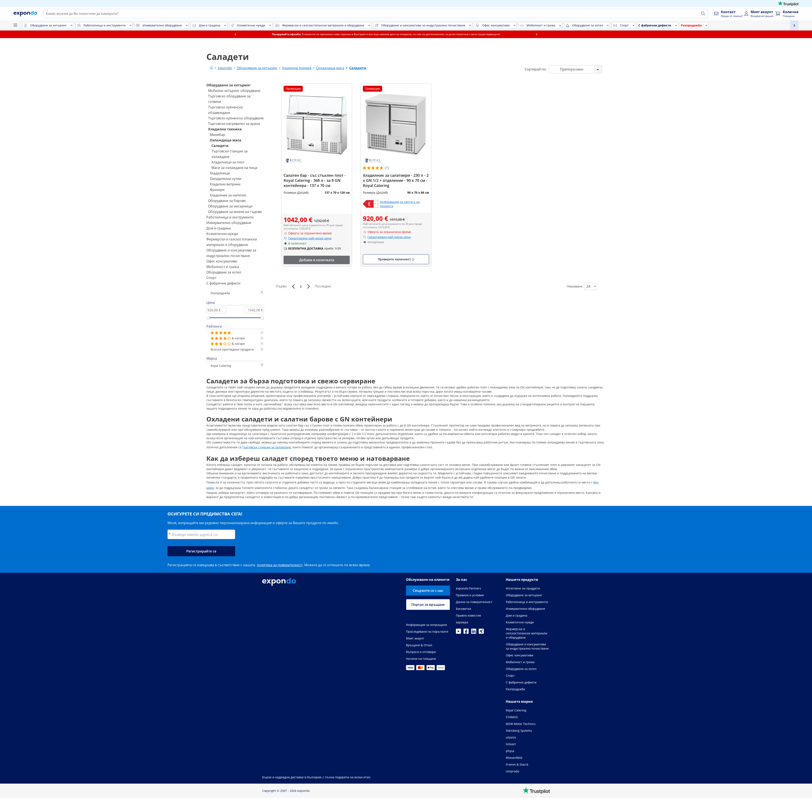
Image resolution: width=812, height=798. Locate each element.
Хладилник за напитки (228, 195)
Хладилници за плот (227, 162)
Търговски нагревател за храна (234, 123)
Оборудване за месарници (230, 206)
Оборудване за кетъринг (228, 85)
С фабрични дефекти (223, 283)
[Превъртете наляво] (255, 34)
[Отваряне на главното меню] (15, 25)
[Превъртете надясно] (556, 34)
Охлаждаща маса (225, 140)
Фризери (217, 189)
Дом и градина (218, 228)
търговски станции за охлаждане (266, 447)
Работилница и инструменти (230, 217)
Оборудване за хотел (223, 272)
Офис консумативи (221, 261)
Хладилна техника (225, 129)
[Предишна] (293, 286)
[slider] (208, 317)
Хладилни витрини (225, 184)
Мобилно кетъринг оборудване (234, 90)
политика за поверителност (280, 565)
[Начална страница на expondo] (211, 68)
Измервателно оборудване (228, 222)
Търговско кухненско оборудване (236, 118)
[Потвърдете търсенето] (703, 13)
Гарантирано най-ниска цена (309, 238)
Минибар (217, 134)
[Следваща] (308, 286)
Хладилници (220, 173)
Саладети (220, 145)
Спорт (211, 277)
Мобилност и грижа (222, 266)
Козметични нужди (222, 233)
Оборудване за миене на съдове (235, 211)
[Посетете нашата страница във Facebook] (466, 632)
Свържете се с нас (428, 590)
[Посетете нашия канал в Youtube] (458, 632)
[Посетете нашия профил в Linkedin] (473, 632)
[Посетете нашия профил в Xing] (481, 632)
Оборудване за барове (227, 200)
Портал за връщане (428, 604)
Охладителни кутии (225, 178)
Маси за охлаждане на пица (234, 167)
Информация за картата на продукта (400, 204)
